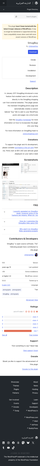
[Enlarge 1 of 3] (35, 166)
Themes (16, 386)
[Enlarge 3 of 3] (35, 183)
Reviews (32, 65)
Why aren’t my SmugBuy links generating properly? (28, 230)
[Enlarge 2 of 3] (16, 166)
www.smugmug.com (30, 134)
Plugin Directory (32, 9)
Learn (36, 400)
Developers (33, 407)
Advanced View (32, 300)
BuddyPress (32, 428)
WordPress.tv (32, 411)
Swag (16, 411)
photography (15, 294)
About (35, 382)
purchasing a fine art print (24, 148)
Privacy (35, 393)
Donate (15, 407)
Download (33, 52)
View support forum (30, 351)
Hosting (35, 389)
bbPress (34, 425)
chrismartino (33, 46)
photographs (7, 290)
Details (33, 60)
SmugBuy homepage (23, 120)
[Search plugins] (16, 17)
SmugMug (6, 294)
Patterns (16, 393)
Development (31, 76)
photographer (16, 290)
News (36, 386)
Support (33, 81)
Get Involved (14, 400)
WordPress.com (31, 417)
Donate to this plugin (30, 369)
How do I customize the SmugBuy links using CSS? (28, 222)
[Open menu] (3, 3)
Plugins (16, 389)
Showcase (15, 382)
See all (4, 335)
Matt (35, 421)
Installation (32, 71)
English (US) (6, 285)
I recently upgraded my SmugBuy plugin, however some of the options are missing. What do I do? (25, 213)
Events (16, 403)
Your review (33, 335)
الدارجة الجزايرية (27, 438)
